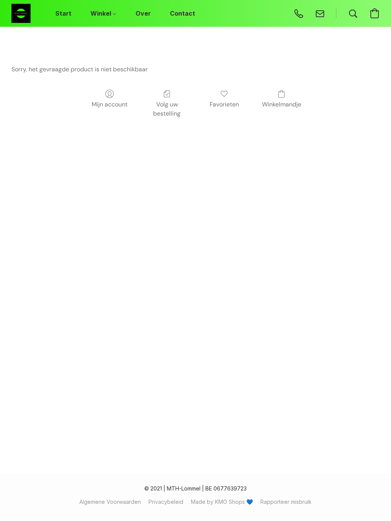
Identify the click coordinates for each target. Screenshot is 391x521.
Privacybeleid (166, 501)
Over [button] (143, 13)
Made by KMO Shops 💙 (222, 501)
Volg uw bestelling (167, 108)
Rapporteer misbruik (286, 501)
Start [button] (63, 13)
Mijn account (110, 104)
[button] (21, 13)
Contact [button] (182, 13)
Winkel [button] (101, 13)
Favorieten (224, 104)
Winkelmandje (281, 104)
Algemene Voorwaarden (110, 501)
